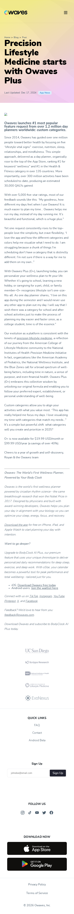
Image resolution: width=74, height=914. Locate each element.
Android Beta (37, 740)
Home (7, 37)
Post (24, 37)
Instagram (45, 596)
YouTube (58, 596)
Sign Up (58, 773)
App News (45, 93)
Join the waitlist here (44, 588)
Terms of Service (37, 893)
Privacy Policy (37, 884)
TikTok (33, 596)
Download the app (16, 524)
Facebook (32, 601)
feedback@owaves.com (19, 614)
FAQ (37, 725)
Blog (16, 37)
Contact (37, 732)
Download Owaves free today (37, 585)
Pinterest (9, 601)
